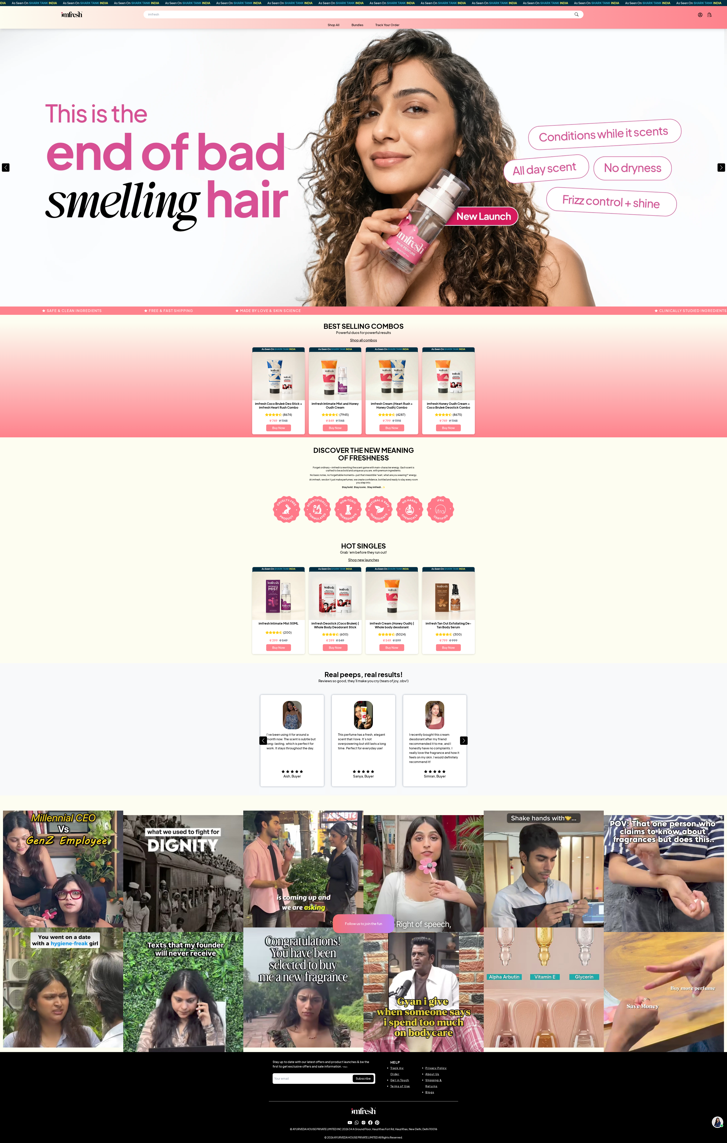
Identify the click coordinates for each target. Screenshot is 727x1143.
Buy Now (278, 428)
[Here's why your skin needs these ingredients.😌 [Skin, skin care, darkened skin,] (544, 987)
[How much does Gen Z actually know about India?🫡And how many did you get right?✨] (303, 871)
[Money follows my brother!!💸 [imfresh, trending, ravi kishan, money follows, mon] (424, 992)
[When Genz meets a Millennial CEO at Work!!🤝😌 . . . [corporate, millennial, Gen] (63, 871)
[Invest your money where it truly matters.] (664, 992)
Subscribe (363, 1078)
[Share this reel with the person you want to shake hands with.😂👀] (544, 871)
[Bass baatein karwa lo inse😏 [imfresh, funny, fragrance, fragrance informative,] (664, 875)
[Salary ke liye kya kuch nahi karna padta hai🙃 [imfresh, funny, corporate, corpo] (183, 992)
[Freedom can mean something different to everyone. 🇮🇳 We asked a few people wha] (424, 875)
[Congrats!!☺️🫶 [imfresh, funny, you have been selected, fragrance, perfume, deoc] (303, 987)
